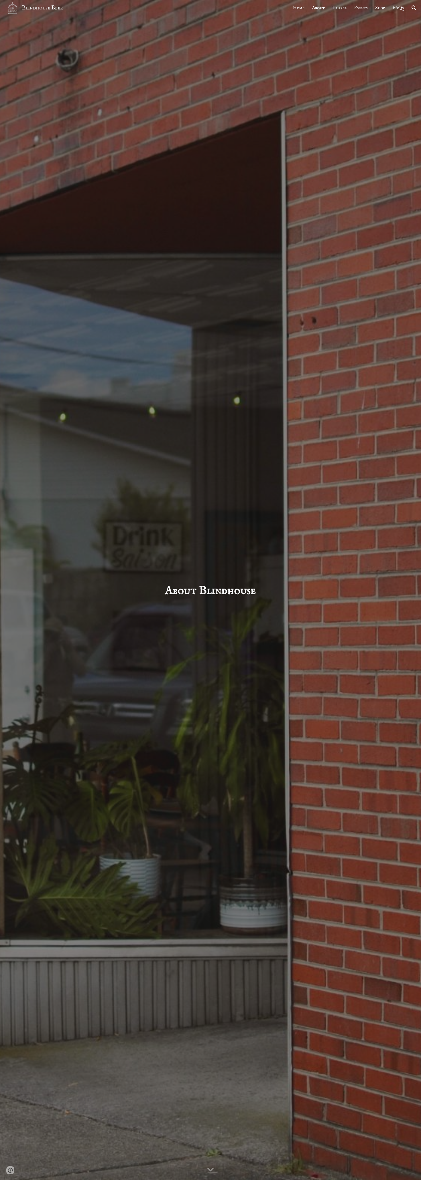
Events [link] (361, 8)
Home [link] (298, 8)
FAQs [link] (398, 8)
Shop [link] (380, 8)
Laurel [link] (339, 8)
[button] (414, 8)
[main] (210, 590)
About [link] (318, 8)
